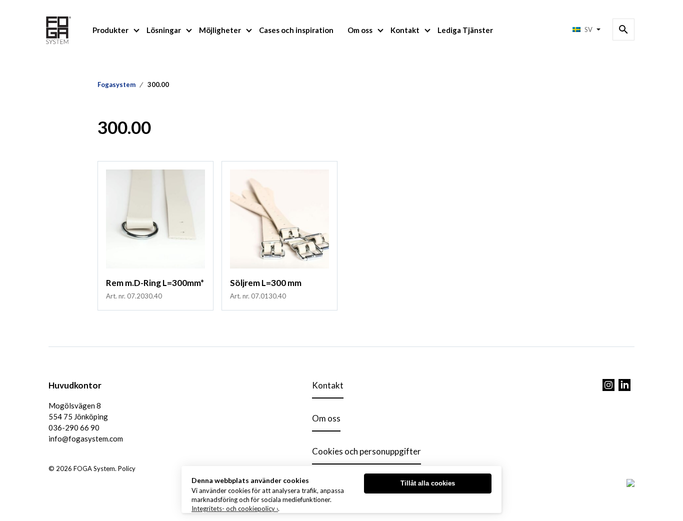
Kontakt (405, 30)
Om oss (360, 30)
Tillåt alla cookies (427, 483)
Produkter (110, 30)
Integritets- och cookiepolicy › (235, 508)
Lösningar (163, 30)
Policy (127, 468)
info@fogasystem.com (85, 438)
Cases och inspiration (296, 30)
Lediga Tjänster (465, 30)
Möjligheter (220, 30)
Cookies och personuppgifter (366, 451)
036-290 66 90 (74, 427)
